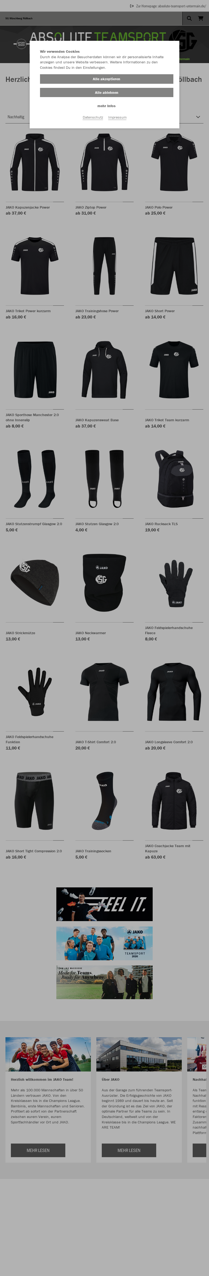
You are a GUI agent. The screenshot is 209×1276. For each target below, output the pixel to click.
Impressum (117, 117)
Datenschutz (93, 117)
